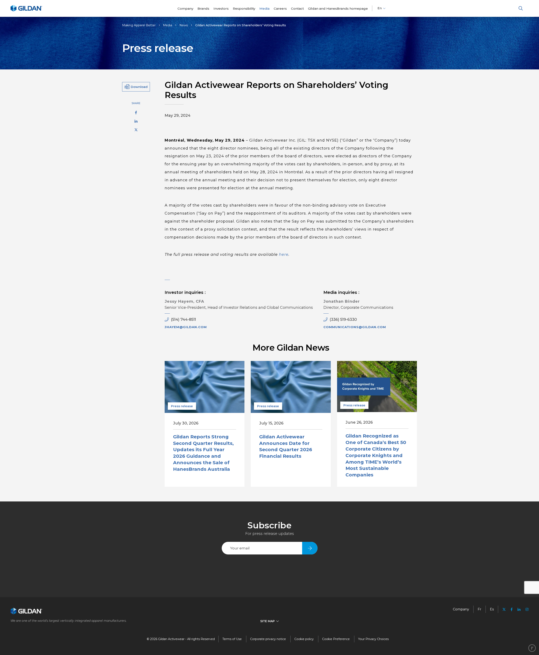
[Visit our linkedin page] (519, 609)
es (492, 609)
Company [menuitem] (461, 609)
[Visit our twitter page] (504, 610)
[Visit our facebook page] (511, 609)
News (183, 25)
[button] (521, 8)
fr (479, 609)
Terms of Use (232, 639)
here (283, 254)
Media (167, 25)
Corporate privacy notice (268, 639)
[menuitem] (185, 9)
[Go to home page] (26, 10)
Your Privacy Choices (373, 639)
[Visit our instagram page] (525, 609)
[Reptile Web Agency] (532, 648)
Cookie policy (304, 639)
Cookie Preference (336, 639)
